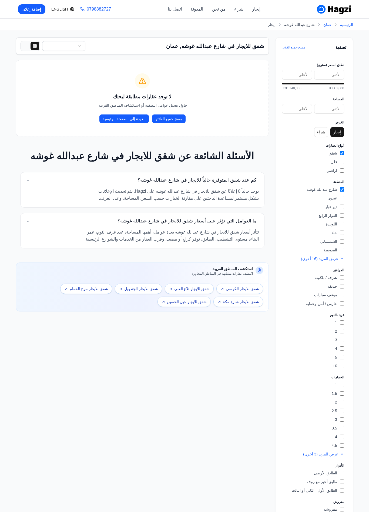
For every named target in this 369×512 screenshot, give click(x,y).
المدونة (196, 9)
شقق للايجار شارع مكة (241, 302)
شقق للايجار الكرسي (242, 289)
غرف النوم (337, 315)
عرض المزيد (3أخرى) (320, 454)
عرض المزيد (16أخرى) (319, 259)
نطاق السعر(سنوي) (330, 65)
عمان (327, 24)
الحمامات (337, 377)
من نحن (219, 9)
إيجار (256, 9)
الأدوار (340, 465)
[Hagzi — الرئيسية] (334, 9)
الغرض (339, 122)
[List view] (25, 46)
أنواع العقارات (335, 145)
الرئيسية (346, 24)
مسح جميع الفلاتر (293, 47)
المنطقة (338, 182)
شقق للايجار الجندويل (141, 289)
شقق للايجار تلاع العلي (192, 289)
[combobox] (63, 46)
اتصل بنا (175, 9)
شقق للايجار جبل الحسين (187, 302)
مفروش (338, 502)
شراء (238, 9)
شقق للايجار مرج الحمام (89, 289)
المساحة (338, 99)
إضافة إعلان (31, 9)
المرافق (338, 270)
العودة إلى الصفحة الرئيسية (124, 119)
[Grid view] (35, 46)
